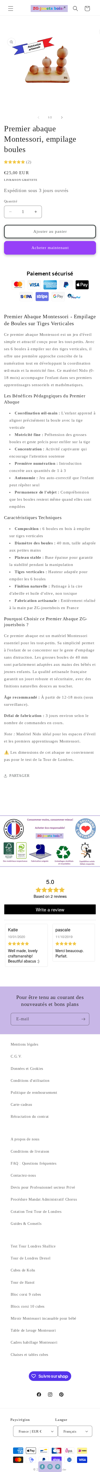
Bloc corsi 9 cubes (26, 1294)
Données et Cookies (27, 1069)
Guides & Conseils (26, 1224)
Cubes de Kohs (23, 1270)
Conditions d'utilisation (30, 1081)
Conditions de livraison (30, 1151)
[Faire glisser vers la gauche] (38, 117)
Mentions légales (24, 1044)
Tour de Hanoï (23, 1283)
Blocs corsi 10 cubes (28, 1306)
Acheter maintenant (50, 248)
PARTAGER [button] (19, 776)
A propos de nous (25, 1139)
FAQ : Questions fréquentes (34, 1163)
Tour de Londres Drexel (30, 1258)
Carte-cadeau (21, 1105)
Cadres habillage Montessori (34, 1342)
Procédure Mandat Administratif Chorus (44, 1199)
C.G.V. (16, 1056)
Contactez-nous (23, 1175)
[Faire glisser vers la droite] (62, 117)
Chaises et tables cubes (29, 1355)
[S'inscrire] (83, 1019)
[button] (11, 8)
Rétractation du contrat (30, 1117)
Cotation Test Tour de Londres (36, 1212)
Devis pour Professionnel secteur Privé (43, 1187)
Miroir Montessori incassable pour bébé (43, 1318)
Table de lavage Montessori (33, 1330)
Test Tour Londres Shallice (33, 1246)
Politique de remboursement (34, 1093)
